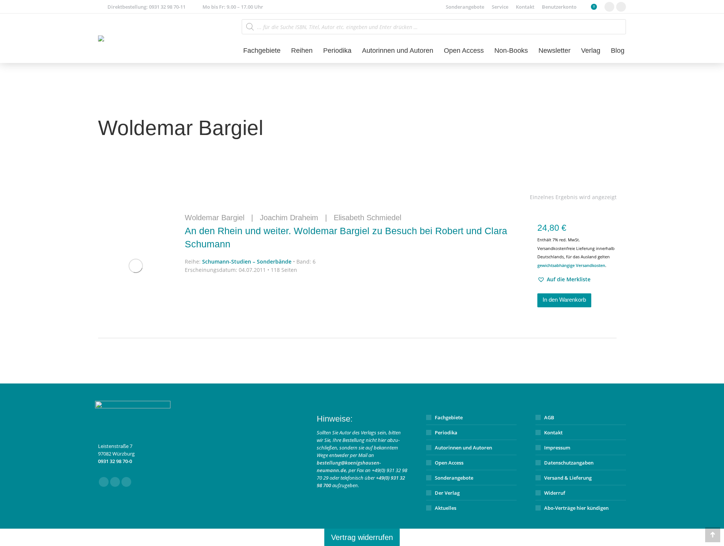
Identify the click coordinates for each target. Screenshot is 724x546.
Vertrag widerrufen (362, 537)
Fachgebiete (449, 417)
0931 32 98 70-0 (115, 461)
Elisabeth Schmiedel (367, 217)
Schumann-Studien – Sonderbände (246, 261)
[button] (564, 279)
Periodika (446, 432)
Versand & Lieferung (568, 477)
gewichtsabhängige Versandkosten (571, 265)
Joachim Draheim (289, 217)
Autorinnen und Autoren (463, 447)
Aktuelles (445, 508)
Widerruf (554, 492)
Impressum (557, 447)
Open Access (449, 462)
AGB (549, 417)
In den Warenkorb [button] (564, 299)
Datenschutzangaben (569, 462)
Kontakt (553, 432)
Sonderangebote (454, 477)
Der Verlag (447, 492)
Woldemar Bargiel (214, 217)
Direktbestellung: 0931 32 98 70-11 (146, 6)
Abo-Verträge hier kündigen (576, 508)
